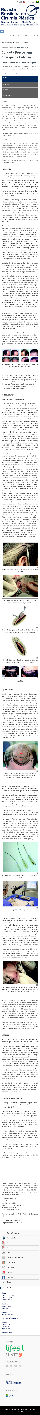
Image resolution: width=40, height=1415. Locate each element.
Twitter (9, 1282)
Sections (4, 1302)
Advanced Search (7, 1332)
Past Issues (5, 1326)
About (4, 1293)
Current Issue (6, 1324)
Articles (4, 1322)
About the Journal (8, 1295)
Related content (8, 95)
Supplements (6, 1329)
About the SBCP (7, 1297)
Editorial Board (7, 1300)
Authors (4, 1312)
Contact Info (6, 1308)
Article (5, 77)
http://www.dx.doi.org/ (9, 73)
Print (8, 1252)
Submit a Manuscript (9, 1314)
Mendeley (10, 1267)
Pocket (9, 1272)
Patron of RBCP (7, 1306)
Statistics (5, 90)
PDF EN (9, 1248)
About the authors (8, 84)
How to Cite (11, 1262)
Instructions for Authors (10, 1318)
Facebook (10, 1277)
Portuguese (32, 2)
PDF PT (9, 1243)
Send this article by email (15, 1257)
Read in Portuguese (13, 1233)
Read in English (11, 1238)
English (20, 2)
